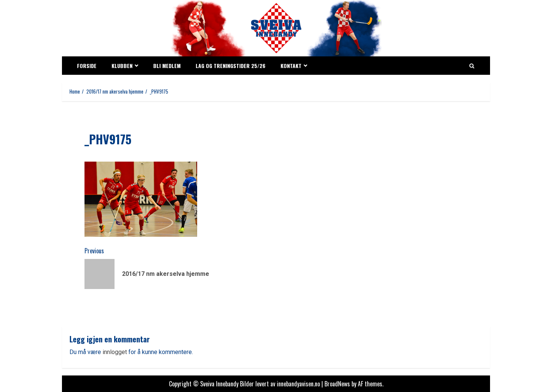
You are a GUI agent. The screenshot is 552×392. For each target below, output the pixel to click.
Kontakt (291, 66)
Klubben (122, 66)
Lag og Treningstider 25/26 (230, 66)
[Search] (471, 66)
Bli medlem (167, 66)
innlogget (115, 352)
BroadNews (337, 383)
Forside (87, 66)
